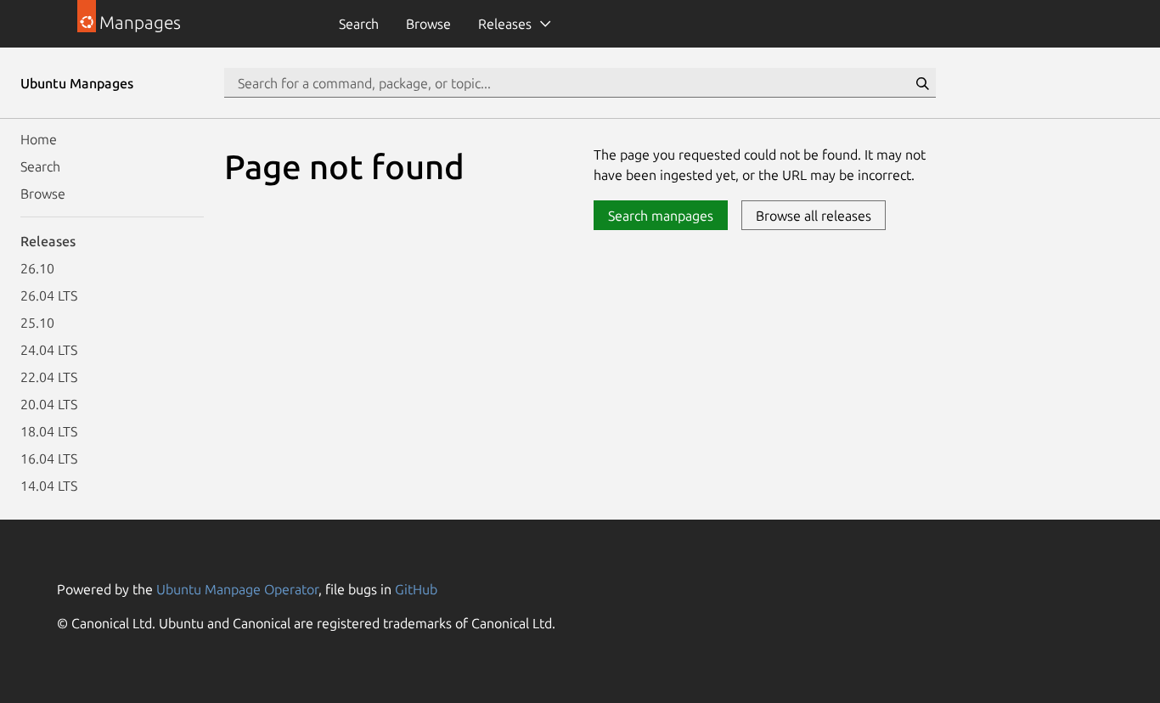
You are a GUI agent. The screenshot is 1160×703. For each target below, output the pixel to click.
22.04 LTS (48, 377)
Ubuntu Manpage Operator (237, 589)
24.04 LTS (48, 349)
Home (38, 139)
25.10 (37, 322)
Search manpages (660, 215)
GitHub (416, 589)
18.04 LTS (48, 431)
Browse (428, 23)
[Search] (922, 83)
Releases (505, 23)
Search (359, 23)
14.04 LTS (48, 485)
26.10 (37, 268)
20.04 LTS (48, 404)
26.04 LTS (48, 295)
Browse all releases (813, 215)
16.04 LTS (48, 458)
